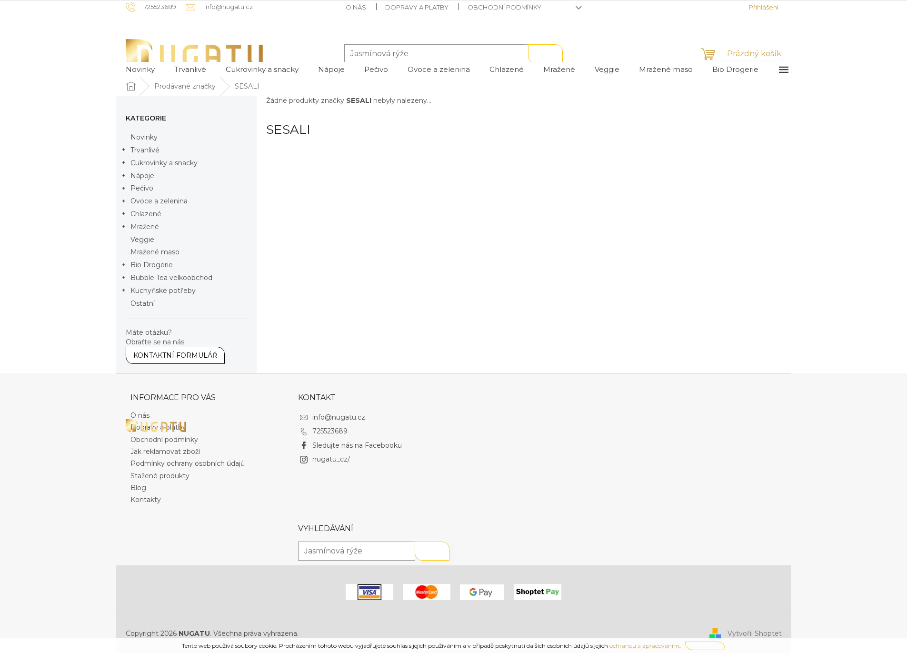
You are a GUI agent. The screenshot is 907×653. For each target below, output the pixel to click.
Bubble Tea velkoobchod (171, 277)
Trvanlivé (144, 150)
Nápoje (142, 175)
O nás (356, 7)
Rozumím (705, 645)
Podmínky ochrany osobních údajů (187, 463)
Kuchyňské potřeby (163, 290)
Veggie (142, 239)
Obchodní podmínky (504, 7)
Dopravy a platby (417, 7)
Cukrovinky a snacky (164, 163)
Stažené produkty (159, 476)
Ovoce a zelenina (159, 201)
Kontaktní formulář (175, 355)
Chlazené (145, 214)
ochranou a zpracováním (644, 645)
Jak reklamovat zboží (165, 451)
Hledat (545, 54)
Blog (138, 487)
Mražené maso (154, 252)
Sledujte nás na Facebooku (357, 445)
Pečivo (141, 188)
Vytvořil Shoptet (755, 633)
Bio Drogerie (151, 265)
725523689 (330, 431)
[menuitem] (140, 69)
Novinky (144, 137)
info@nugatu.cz (338, 417)
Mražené (144, 226)
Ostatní (142, 303)
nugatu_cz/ (331, 459)
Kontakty (145, 499)
